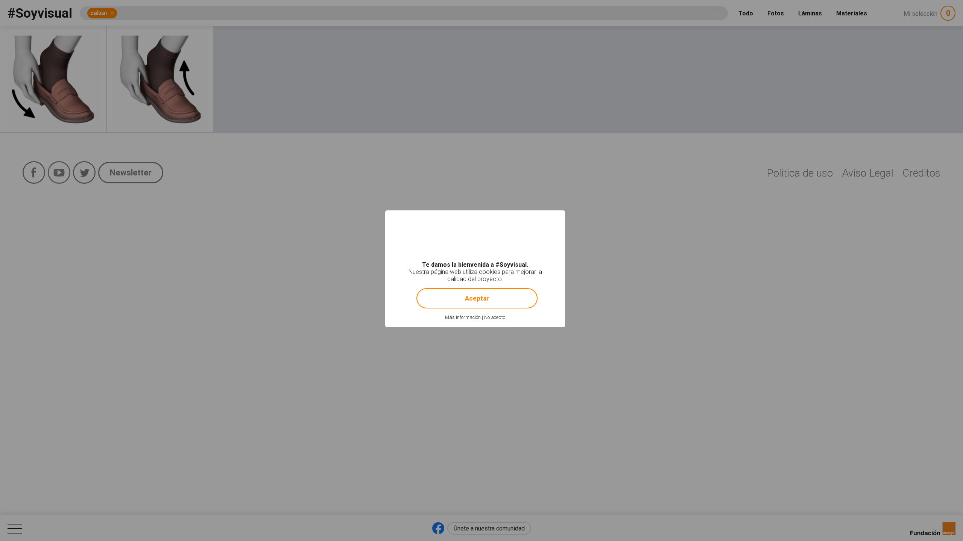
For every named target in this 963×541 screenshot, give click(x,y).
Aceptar (477, 298)
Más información (463, 317)
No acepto (494, 317)
